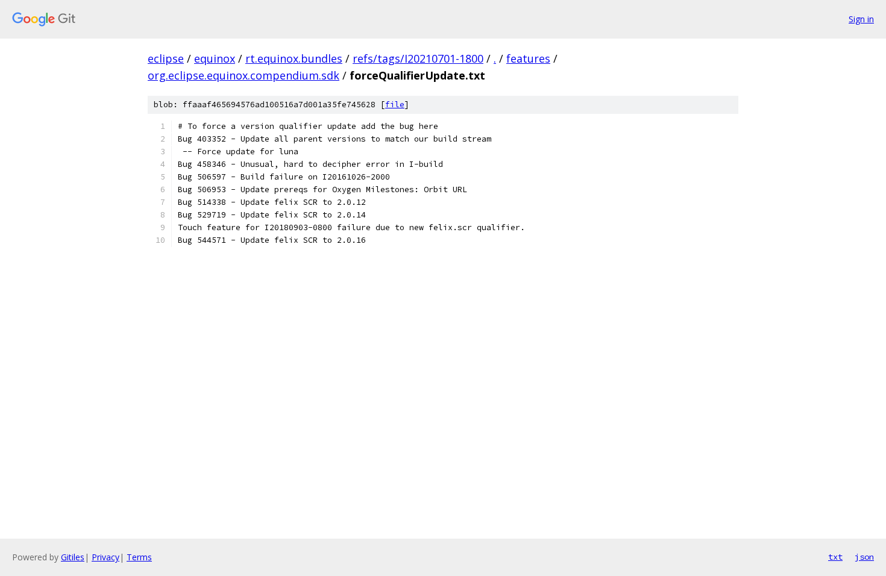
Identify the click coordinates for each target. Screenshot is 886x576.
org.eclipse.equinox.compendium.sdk (243, 75)
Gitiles (72, 557)
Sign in (861, 19)
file (394, 104)
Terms (139, 557)
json (864, 556)
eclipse (166, 58)
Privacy (105, 557)
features (528, 58)
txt (835, 556)
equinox (214, 58)
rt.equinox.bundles (293, 58)
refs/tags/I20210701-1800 (418, 58)
